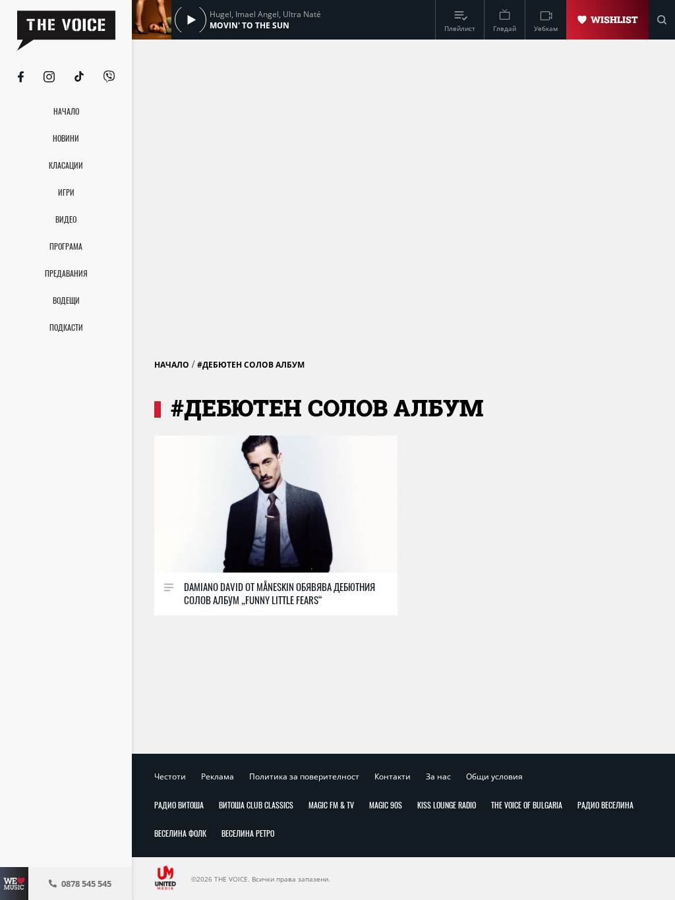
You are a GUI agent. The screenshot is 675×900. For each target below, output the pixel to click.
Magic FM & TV (331, 804)
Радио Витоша (179, 804)
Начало (171, 364)
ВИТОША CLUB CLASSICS (256, 804)
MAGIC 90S (385, 804)
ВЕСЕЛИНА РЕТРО (247, 833)
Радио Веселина (605, 804)
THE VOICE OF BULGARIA (526, 804)
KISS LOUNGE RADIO (446, 804)
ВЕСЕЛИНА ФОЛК (180, 833)
